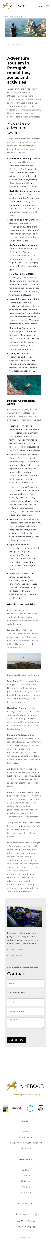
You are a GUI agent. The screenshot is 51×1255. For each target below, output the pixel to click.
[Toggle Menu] (47, 6)
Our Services (25, 1137)
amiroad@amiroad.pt (25, 1214)
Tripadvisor (25, 1192)
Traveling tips (16, 17)
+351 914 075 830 (15, 949)
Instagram (25, 1187)
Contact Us (25, 1148)
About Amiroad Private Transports (25, 1143)
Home (25, 1131)
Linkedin (25, 1181)
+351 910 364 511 (14, 955)
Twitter (25, 1170)
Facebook (25, 1175)
